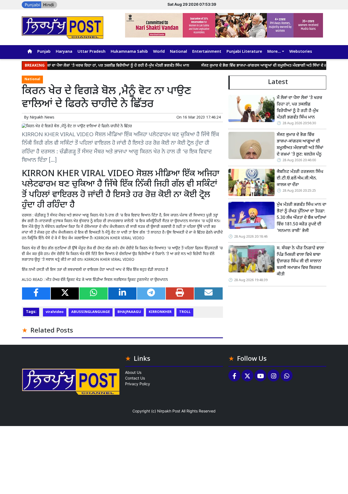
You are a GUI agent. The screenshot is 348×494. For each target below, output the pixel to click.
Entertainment (206, 51)
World (159, 51)
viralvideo (55, 312)
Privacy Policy (137, 383)
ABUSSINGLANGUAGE (90, 312)
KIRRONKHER (160, 312)
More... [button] (274, 51)
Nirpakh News (42, 117)
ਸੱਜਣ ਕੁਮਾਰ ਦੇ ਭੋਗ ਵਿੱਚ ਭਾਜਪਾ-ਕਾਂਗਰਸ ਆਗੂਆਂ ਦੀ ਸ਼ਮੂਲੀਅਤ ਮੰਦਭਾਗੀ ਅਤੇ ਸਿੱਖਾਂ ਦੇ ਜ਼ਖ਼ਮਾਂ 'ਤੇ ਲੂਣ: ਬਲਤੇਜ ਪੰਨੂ (300, 144)
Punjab (44, 51)
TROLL (185, 312)
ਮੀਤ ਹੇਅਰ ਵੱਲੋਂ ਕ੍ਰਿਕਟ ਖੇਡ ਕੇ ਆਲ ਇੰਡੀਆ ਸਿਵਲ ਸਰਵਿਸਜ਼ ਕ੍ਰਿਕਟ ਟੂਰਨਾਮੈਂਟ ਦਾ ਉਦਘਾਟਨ (107, 279)
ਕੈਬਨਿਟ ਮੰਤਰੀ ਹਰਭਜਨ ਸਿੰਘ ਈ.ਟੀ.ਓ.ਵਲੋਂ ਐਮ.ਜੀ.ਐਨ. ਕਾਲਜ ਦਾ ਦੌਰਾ (300, 178)
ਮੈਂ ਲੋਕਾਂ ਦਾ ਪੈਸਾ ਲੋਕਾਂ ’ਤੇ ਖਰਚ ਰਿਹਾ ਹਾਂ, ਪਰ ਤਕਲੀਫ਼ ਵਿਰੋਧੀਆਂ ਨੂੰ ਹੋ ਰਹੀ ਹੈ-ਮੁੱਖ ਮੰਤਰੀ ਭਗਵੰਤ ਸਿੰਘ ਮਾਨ (104, 65)
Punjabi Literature (244, 51)
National (178, 51)
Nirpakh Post (168, 411)
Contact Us (135, 378)
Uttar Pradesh (91, 51)
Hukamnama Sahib (129, 51)
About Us (133, 372)
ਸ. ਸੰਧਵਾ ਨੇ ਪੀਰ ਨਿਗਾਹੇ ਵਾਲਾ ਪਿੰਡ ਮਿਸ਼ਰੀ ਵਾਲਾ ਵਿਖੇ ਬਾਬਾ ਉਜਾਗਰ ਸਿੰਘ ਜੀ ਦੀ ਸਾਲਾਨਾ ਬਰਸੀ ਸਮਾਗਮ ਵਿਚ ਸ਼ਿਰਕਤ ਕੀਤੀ (300, 261)
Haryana (64, 51)
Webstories (300, 51)
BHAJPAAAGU (129, 312)
